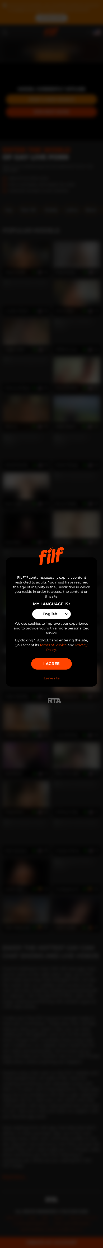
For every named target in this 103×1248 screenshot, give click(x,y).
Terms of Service (53, 645)
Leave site (51, 678)
